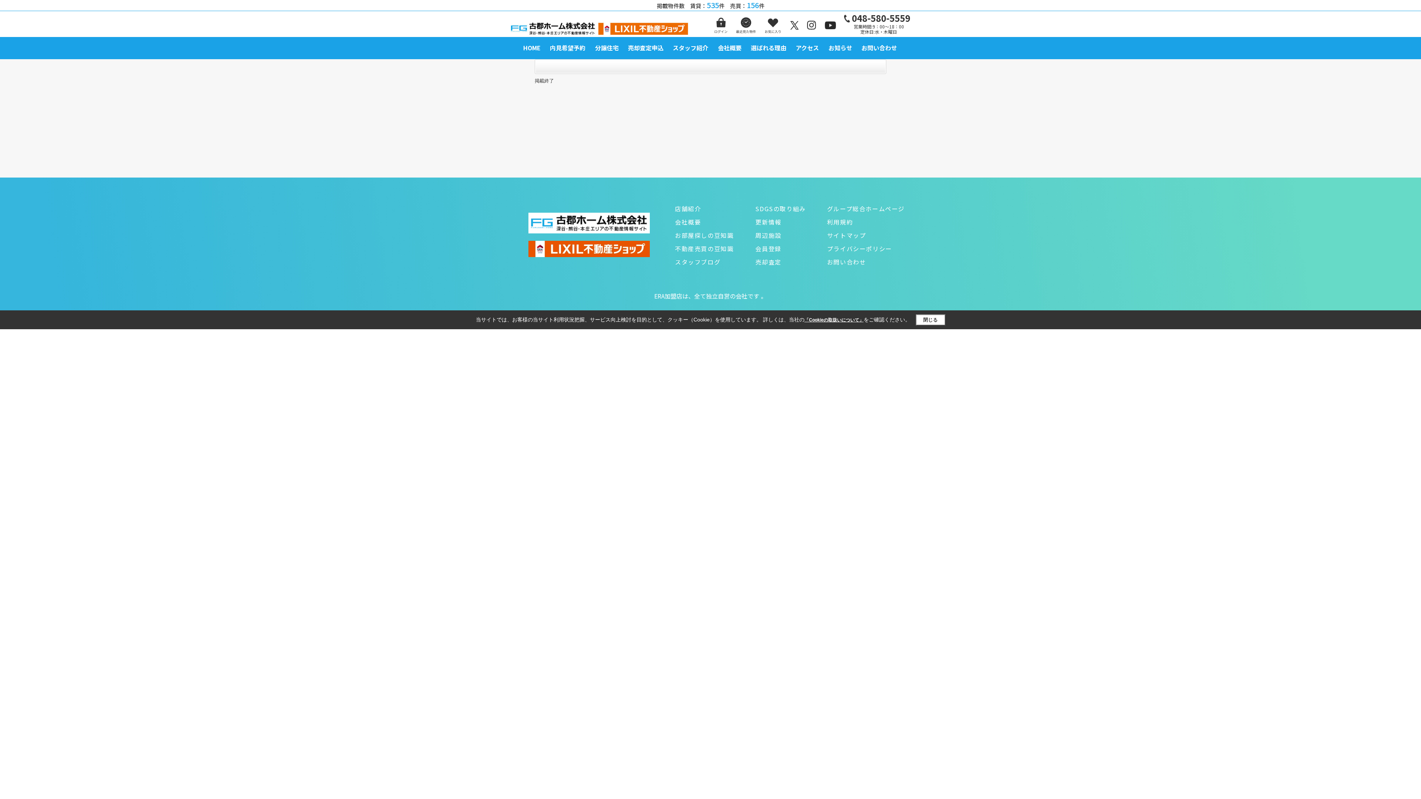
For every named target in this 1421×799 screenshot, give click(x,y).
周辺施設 (768, 235)
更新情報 (768, 222)
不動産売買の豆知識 (704, 248)
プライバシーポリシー (859, 248)
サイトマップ (846, 235)
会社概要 (730, 48)
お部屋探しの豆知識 (704, 235)
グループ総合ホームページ (866, 208)
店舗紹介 (688, 208)
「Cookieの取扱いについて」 (834, 320)
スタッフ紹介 (690, 48)
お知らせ (840, 48)
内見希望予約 (567, 48)
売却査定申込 (646, 48)
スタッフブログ (697, 261)
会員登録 (768, 248)
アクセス (807, 48)
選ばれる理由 (768, 48)
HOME (532, 48)
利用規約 (840, 222)
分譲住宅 (607, 48)
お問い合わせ (879, 48)
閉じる (930, 320)
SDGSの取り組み (780, 208)
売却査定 (768, 261)
